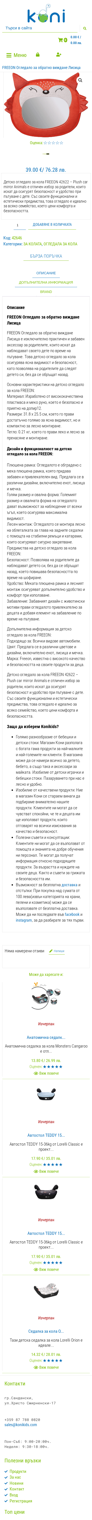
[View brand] (46, 157)
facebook (72, 914)
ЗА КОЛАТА (32, 244)
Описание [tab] (46, 273)
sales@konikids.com (20, 1424)
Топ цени (14, 1512)
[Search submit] (85, 28)
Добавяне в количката (52, 224)
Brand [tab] (46, 292)
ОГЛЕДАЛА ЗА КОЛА (60, 244)
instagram (24, 920)
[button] (17, 55)
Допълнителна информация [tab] (46, 282)
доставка (69, 884)
